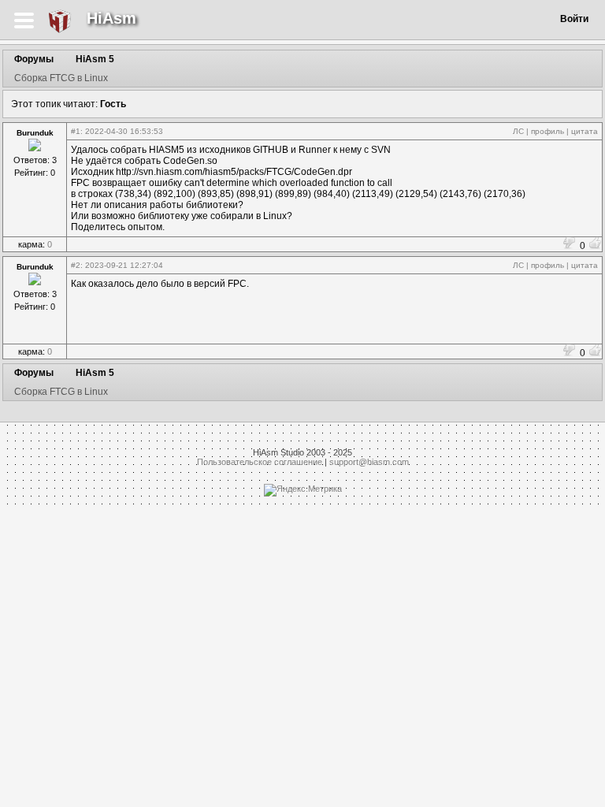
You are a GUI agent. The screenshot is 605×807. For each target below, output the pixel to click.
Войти (574, 18)
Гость (113, 104)
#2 (75, 265)
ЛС (518, 131)
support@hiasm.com (369, 462)
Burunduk (35, 132)
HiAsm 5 (95, 59)
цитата (584, 131)
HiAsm (111, 18)
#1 (75, 131)
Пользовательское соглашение (259, 462)
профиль (547, 131)
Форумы (34, 59)
